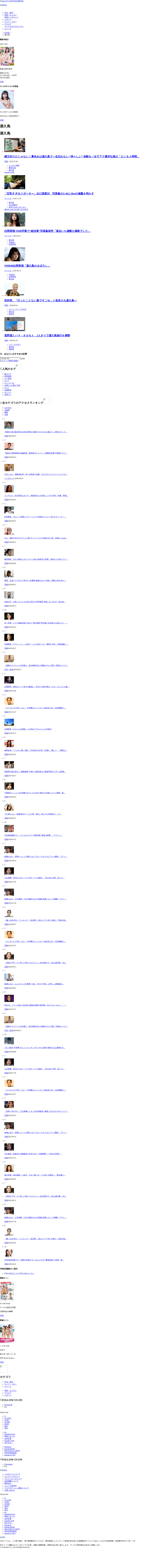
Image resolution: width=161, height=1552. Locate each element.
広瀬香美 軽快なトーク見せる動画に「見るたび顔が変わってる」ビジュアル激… (36, 687)
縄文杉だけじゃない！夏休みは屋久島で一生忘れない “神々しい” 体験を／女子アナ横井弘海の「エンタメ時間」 (72, 156)
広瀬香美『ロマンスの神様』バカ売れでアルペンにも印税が (28, 729)
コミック (7, 29)
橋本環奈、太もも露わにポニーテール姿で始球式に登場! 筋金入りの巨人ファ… (36, 559)
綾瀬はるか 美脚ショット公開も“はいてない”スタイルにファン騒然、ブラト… (35, 856)
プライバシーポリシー (13, 1479)
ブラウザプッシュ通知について (16, 1488)
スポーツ (7, 19)
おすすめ (7, 408)
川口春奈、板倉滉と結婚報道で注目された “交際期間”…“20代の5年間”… (32, 1154)
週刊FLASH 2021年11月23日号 (16, 209)
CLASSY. (8, 1418)
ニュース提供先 (10, 1486)
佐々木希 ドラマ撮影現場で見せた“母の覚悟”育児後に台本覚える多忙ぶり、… (35, 623)
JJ (5, 1416)
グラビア (7, 24)
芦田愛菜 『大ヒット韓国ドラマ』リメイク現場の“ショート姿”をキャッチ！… (35, 517)
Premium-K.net (9, 1434)
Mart (6, 1426)
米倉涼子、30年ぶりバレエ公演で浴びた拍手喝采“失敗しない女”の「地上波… (34, 602)
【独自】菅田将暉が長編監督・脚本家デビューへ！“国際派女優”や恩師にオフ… (35, 453)
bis (5, 1432)
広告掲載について (11, 1481)
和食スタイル (9, 1436)
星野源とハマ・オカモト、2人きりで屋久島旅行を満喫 (37, 335)
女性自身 (7, 1438)
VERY (6, 1420)
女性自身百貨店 (10, 1453)
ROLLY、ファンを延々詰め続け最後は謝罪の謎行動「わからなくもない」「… (35, 1005)
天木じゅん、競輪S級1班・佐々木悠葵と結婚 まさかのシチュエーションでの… (36, 474)
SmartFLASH (9, 172)
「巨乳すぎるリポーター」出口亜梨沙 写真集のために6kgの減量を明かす (49, 193)
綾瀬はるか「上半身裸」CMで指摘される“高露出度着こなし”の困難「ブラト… (35, 899)
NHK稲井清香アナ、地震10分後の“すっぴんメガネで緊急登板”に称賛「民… (34, 1260)
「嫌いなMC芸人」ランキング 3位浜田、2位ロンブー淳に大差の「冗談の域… (35, 920)
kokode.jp (7, 1447)
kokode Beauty (9, 1449)
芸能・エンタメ (10, 15)
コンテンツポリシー (12, 1476)
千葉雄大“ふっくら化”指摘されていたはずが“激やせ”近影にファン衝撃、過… (34, 793)
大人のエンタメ (17, 26)
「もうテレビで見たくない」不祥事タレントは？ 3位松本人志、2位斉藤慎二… (35, 708)
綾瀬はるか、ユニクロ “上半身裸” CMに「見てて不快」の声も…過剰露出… (34, 984)
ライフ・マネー (10, 22)
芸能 (6, 17)
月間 (6, 415)
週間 (6, 412)
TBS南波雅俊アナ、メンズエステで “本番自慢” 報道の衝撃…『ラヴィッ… (33, 835)
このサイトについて (12, 1474)
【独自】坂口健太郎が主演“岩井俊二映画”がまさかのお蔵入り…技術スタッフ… (35, 432)
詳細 (2, 82)
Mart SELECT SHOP (12, 1451)
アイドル (7, 26)
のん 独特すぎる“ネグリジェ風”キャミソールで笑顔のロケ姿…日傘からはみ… (35, 538)
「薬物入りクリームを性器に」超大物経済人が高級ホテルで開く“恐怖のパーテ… (36, 665)
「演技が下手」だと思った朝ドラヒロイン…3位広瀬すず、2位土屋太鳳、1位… (35, 963)
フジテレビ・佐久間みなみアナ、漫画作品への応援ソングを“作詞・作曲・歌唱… (36, 496)
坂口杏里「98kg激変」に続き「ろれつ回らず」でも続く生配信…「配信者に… (35, 1175)
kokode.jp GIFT (10, 1455)
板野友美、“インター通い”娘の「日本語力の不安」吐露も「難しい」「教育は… (35, 750)
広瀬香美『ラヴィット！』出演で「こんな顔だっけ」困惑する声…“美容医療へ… (36, 644)
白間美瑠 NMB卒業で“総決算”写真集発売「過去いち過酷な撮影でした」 (47, 230)
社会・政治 (8, 13)
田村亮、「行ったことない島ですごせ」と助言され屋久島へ (40, 300)
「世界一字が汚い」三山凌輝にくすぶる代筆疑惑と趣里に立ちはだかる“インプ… (36, 1111)
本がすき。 (8, 1443)
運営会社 (7, 1483)
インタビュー (13, 17)
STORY (7, 1422)
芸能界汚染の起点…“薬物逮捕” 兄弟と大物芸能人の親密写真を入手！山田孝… (35, 772)
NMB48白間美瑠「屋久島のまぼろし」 (27, 265)
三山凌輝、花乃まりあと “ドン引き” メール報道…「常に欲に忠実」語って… (34, 878)
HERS (6, 1424)
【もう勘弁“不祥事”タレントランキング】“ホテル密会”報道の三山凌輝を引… (34, 1048)
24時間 (7, 410)
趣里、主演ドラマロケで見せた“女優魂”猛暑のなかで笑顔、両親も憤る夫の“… (35, 580)
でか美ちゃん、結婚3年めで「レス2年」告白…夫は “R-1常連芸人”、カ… (33, 814)
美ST (6, 1428)
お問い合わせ (9, 1490)
